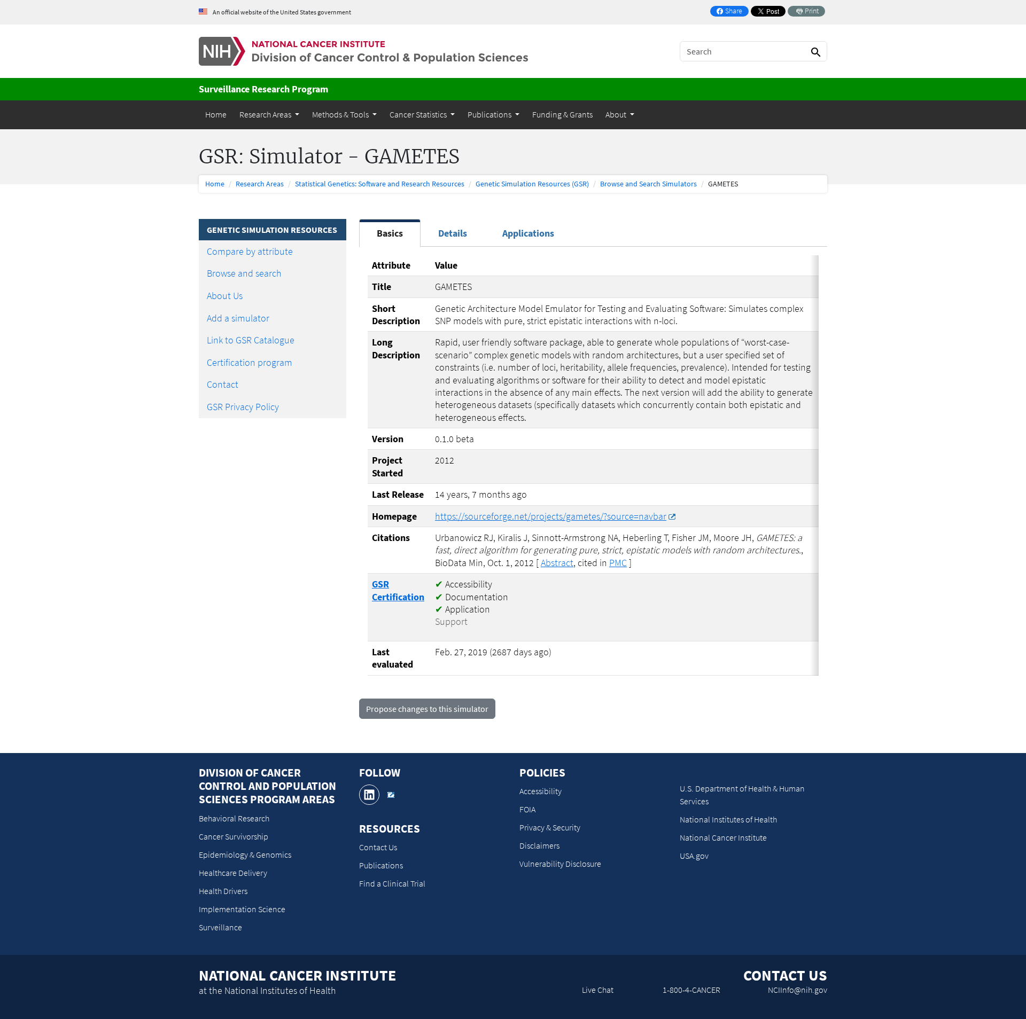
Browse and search (244, 273)
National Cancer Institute (723, 837)
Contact (222, 384)
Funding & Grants (562, 114)
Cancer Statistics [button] (419, 114)
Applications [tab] (528, 233)
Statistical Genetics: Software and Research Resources (379, 184)
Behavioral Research (234, 818)
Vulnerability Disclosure (560, 863)
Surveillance (220, 927)
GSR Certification (398, 590)
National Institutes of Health (728, 819)
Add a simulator (238, 318)
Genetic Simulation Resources (272, 229)
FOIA (527, 809)
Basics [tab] (390, 233)
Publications (381, 865)
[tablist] (593, 234)
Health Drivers (223, 890)
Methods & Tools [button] (341, 114)
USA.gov (694, 855)
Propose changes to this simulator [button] (427, 708)
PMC (618, 562)
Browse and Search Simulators (648, 184)
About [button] (616, 114)
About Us (225, 295)
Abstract (557, 562)
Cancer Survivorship (233, 836)
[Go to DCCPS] (363, 50)
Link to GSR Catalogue (250, 340)
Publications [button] (490, 114)
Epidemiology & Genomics (245, 854)
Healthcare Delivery (233, 872)
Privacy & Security (549, 827)
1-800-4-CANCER (691, 989)
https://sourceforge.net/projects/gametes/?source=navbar (550, 516)
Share (732, 11)
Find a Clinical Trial (392, 883)
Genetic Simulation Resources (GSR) (532, 184)
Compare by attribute (250, 251)
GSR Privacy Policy (243, 407)
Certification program (249, 362)
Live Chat (597, 989)
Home (216, 114)
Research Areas (260, 184)
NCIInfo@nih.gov (797, 989)
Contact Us (378, 847)
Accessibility (540, 791)
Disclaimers (539, 845)
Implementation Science (242, 909)
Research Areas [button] (266, 114)
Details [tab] (452, 233)
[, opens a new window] (369, 795)
